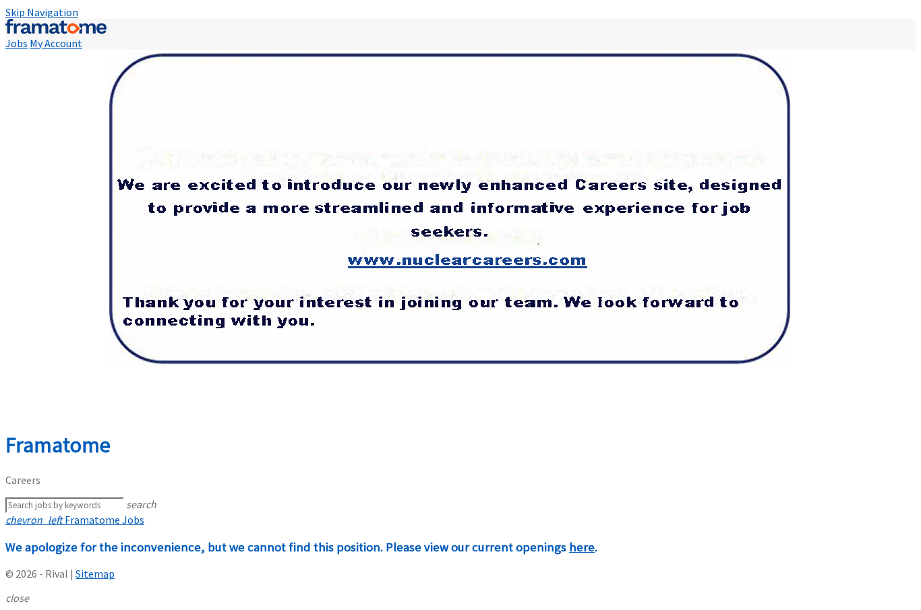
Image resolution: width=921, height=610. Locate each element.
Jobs (16, 43)
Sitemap (95, 573)
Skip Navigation (41, 12)
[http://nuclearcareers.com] (460, 233)
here (582, 547)
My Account (56, 43)
